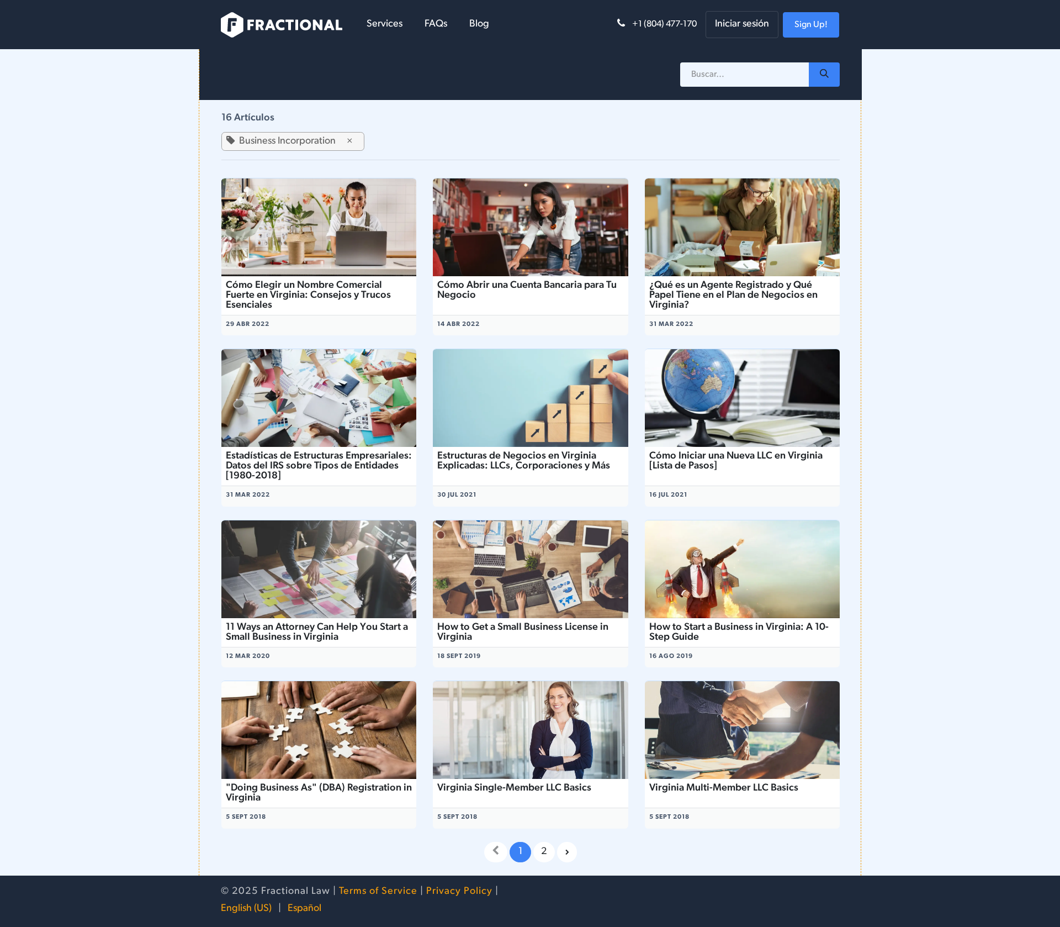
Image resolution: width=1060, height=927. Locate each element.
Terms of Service (378, 892)
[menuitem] (385, 24)
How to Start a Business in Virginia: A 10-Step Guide (739, 632)
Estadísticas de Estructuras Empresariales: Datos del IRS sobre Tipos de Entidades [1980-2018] (319, 466)
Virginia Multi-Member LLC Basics (723, 788)
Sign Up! (811, 24)
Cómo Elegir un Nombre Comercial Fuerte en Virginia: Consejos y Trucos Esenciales (308, 295)
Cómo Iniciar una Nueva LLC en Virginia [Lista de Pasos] (736, 461)
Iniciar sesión (742, 24)
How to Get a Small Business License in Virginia (522, 632)
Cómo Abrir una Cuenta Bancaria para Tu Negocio (527, 291)
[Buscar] (824, 74)
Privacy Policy (459, 892)
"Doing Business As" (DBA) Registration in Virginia (319, 793)
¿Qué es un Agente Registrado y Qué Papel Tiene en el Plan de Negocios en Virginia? (733, 295)
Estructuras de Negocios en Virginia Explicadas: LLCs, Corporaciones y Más (523, 461)
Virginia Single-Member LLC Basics (514, 788)
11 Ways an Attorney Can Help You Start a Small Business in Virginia (317, 632)
